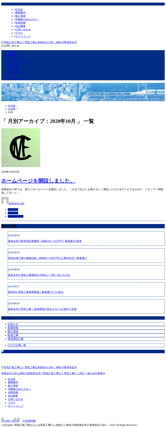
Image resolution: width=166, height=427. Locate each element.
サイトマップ (23, 36)
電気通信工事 (15, 216)
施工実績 (20, 16)
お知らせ (13, 209)
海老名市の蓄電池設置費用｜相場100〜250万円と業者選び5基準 (45, 241)
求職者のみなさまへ (27, 19)
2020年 (12, 108)
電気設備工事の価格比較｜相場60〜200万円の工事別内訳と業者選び (47, 258)
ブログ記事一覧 (17, 345)
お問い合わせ (23, 29)
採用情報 (20, 22)
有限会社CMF (16, 203)
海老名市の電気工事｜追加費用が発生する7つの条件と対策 (42, 309)
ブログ (19, 33)
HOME (19, 9)
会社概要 (20, 26)
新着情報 (13, 327)
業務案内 (20, 12)
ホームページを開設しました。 (38, 181)
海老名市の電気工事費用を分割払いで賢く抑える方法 (39, 275)
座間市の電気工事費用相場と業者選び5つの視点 (36, 292)
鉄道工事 (13, 213)
